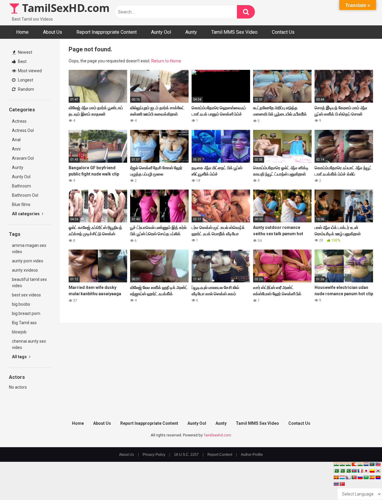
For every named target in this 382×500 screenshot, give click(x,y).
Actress (19, 121)
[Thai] (336, 483)
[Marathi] (354, 464)
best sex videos (26, 295)
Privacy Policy (154, 455)
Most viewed (29, 70)
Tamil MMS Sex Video (234, 32)
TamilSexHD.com (64, 8)
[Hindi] (360, 464)
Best (22, 61)
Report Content (219, 455)
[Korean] (378, 470)
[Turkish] (342, 483)
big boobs (21, 304)
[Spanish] (372, 477)
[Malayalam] (342, 464)
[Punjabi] (342, 470)
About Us (52, 32)
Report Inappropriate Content (106, 32)
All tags (20, 356)
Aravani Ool (23, 158)
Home (22, 32)
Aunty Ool (161, 32)
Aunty (191, 32)
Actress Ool (23, 130)
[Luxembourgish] (342, 477)
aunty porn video (27, 261)
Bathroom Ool (25, 195)
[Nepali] (348, 477)
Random (25, 89)
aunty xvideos (25, 270)
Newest (24, 52)
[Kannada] (372, 470)
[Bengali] (372, 464)
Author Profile (252, 455)
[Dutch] (366, 464)
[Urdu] (348, 470)
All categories (26, 213)
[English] (378, 464)
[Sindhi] (336, 470)
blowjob (19, 332)
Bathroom (21, 186)
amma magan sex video (29, 248)
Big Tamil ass (24, 322)
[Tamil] (348, 464)
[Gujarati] (336, 464)
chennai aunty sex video (29, 344)
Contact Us (283, 32)
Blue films (21, 204)
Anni (16, 149)
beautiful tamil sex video (29, 282)
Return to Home (166, 61)
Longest (25, 80)
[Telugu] (378, 477)
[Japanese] (366, 470)
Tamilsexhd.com (217, 435)
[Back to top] (362, 482)
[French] (360, 470)
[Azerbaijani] (354, 470)
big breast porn (26, 313)
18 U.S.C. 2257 (186, 455)
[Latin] (336, 477)
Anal (16, 139)
